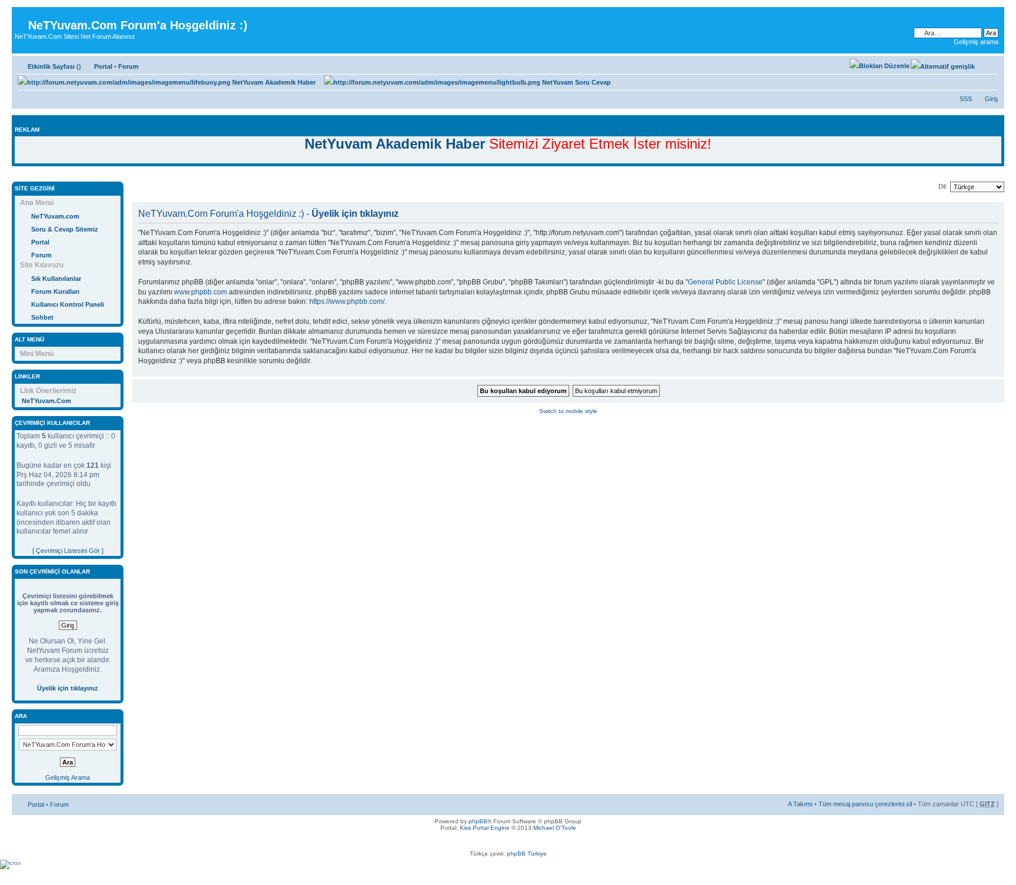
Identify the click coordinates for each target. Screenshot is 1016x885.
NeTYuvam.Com (46, 400)
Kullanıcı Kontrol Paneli (67, 304)
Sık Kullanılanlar (56, 278)
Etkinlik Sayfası (51, 66)
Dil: (942, 186)
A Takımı (800, 803)
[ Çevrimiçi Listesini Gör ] (67, 550)
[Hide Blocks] (15, 175)
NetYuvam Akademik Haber (273, 82)
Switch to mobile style (568, 411)
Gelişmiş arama (976, 41)
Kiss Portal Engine (485, 827)
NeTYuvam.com (55, 216)
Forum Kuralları (55, 291)
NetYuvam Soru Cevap (575, 82)
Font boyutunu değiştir (989, 64)
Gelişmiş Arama (67, 777)
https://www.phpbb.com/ (347, 301)
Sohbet (42, 317)
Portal (103, 66)
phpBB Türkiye (527, 853)
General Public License (725, 282)
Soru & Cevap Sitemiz (64, 229)
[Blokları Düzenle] (880, 66)
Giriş (991, 98)
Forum (128, 66)
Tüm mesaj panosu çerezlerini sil (865, 803)
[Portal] (21, 16)
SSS (966, 98)
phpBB (478, 821)
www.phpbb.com (200, 292)
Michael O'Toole (554, 827)
